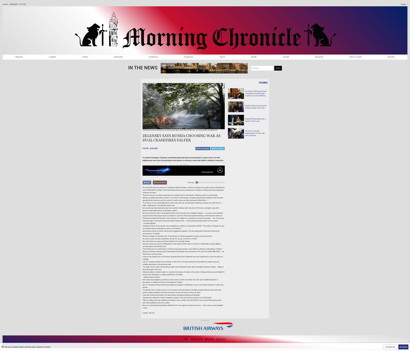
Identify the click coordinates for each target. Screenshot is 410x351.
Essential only (390, 347)
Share (203, 148)
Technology (189, 57)
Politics (19, 57)
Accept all (403, 347)
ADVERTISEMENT (221, 339)
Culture (286, 57)
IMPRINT (186, 339)
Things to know (355, 57)
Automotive (153, 57)
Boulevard (118, 57)
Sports (85, 57)
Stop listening (160, 182)
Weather (391, 57)
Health (222, 57)
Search (278, 68)
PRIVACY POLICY (209, 339)
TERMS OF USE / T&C (196, 339)
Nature (254, 57)
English (403, 4)
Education (319, 57)
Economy (52, 57)
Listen (147, 182)
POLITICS (146, 148)
